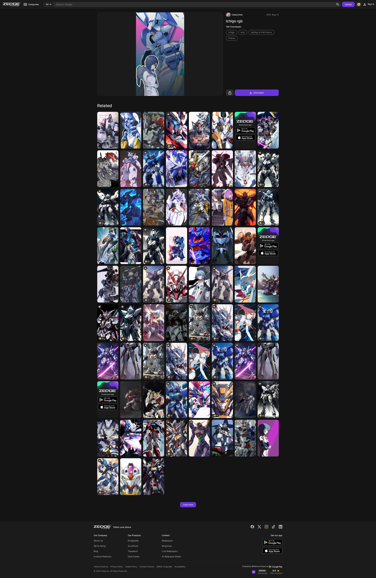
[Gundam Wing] (130, 284)
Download (258, 92)
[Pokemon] (176, 168)
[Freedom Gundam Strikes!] (130, 438)
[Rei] (130, 245)
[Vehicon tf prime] (222, 245)
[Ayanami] (268, 438)
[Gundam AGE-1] (199, 207)
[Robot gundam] (176, 322)
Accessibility (179, 567)
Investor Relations (102, 556)
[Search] (337, 4)
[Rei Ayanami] (199, 284)
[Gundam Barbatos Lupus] (245, 245)
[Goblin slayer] (130, 399)
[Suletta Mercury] (199, 245)
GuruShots (133, 546)
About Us (98, 540)
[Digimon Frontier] (107, 438)
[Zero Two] (245, 322)
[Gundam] (199, 130)
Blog (96, 551)
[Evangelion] (199, 438)
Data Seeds (133, 556)
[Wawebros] (176, 245)
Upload (348, 4)
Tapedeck (133, 551)
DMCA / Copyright (164, 567)
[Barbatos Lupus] (153, 130)
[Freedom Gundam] (199, 168)
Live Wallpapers (170, 551)
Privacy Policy (116, 567)
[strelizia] (153, 322)
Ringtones (167, 546)
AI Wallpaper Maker (171, 556)
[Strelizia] (222, 130)
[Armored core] (107, 130)
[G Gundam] (245, 207)
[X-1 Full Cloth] (153, 476)
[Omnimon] (245, 284)
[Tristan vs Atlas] (268, 130)
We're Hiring (100, 546)
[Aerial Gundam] (130, 476)
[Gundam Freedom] (107, 361)
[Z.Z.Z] (107, 245)
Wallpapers (167, 540)
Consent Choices (147, 567)
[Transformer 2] (130, 361)
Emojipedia (133, 540)
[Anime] (199, 399)
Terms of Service (101, 567)
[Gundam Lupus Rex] (222, 168)
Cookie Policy (131, 567)
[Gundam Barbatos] (153, 207)
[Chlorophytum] (176, 207)
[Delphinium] (130, 130)
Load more (188, 504)
